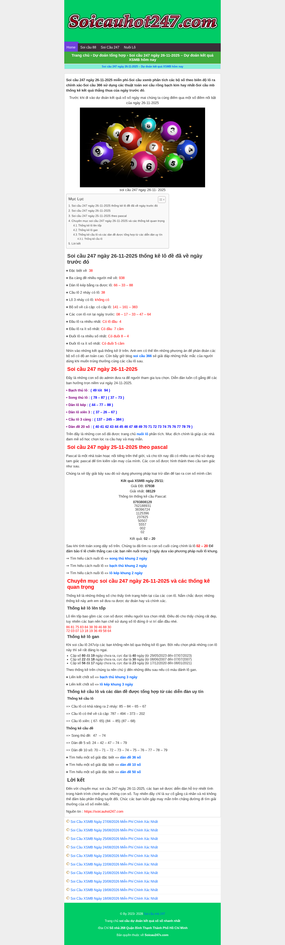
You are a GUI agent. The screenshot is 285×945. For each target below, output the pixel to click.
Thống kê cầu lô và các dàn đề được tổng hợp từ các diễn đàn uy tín (120, 234)
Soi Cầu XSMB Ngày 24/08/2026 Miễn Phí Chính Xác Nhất (114, 847)
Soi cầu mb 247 (154, 913)
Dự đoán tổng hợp (109, 55)
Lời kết (76, 243)
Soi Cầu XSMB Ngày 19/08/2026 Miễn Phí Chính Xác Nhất (114, 890)
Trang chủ (81, 55)
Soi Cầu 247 (110, 47)
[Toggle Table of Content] (160, 199)
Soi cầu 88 (88, 47)
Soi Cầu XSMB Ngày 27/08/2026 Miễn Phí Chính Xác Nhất (114, 821)
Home (71, 47)
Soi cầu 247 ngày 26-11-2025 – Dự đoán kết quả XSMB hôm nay (142, 66)
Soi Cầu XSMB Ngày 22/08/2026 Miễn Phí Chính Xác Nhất (114, 864)
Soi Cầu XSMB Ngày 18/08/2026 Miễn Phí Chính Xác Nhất (114, 898)
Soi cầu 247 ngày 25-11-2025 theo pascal (99, 215)
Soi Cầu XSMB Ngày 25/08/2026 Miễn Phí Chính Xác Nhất (114, 839)
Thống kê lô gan (88, 230)
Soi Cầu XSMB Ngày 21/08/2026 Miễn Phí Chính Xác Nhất (114, 873)
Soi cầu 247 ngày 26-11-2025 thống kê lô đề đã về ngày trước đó (115, 205)
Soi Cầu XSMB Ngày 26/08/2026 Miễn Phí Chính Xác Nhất (114, 830)
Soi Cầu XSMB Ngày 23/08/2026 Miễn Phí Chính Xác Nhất (114, 856)
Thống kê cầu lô (93, 238)
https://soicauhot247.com (103, 811)
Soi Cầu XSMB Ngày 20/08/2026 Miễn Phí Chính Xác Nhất (114, 881)
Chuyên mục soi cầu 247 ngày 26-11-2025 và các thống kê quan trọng (118, 220)
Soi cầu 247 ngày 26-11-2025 (91, 210)
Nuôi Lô (130, 47)
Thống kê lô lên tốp (89, 225)
